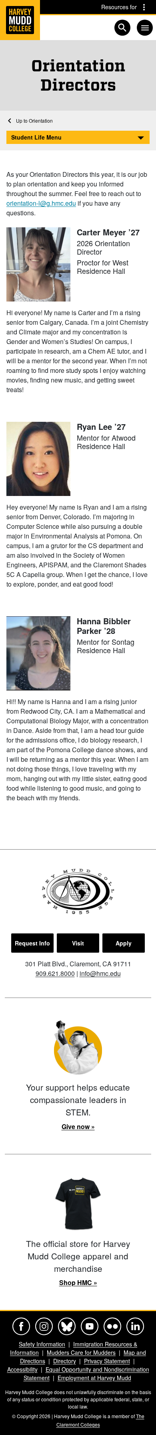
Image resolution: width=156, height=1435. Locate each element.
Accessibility (22, 1369)
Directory (64, 1361)
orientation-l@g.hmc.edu (41, 203)
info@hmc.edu (100, 973)
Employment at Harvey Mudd (94, 1378)
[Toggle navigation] (145, 28)
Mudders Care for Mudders (81, 1352)
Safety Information (42, 1344)
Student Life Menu (36, 137)
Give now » (78, 1126)
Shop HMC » (78, 1282)
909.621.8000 (55, 973)
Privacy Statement (107, 1361)
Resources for (119, 7)
